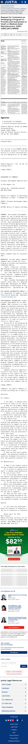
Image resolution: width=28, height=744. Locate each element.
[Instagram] (13, 720)
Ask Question (14, 652)
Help (14, 732)
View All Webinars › (14, 627)
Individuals (5, 688)
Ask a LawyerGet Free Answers (7, 644)
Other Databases (7, 707)
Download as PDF (22, 31)
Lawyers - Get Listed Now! (14, 671)
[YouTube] (8, 720)
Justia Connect (14, 724)
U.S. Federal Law (7, 700)
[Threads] (15, 720)
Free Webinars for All (8, 591)
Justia (2, 5)
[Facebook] (11, 720)
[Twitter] (20, 720)
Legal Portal (14, 727)
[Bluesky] (17, 720)
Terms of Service (14, 735)
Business (5, 692)
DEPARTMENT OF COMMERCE (13, 121)
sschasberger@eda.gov (8, 297)
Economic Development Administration (10, 8)
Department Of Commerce (7, 7)
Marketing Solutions (8, 711)
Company (14, 729)
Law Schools (6, 696)
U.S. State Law (6, 703)
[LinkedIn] (6, 720)
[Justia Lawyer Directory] (22, 720)
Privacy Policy (14, 738)
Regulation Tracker (9, 5)
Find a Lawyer (5, 659)
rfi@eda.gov (14, 267)
